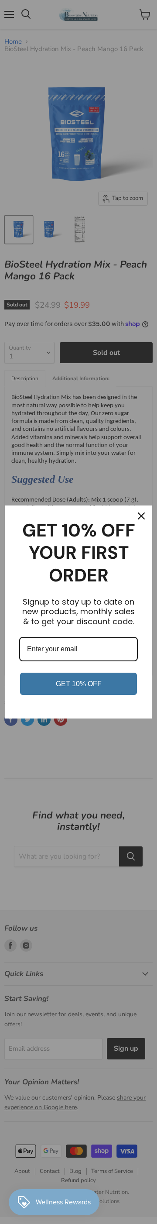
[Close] (141, 515)
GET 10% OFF (79, 684)
